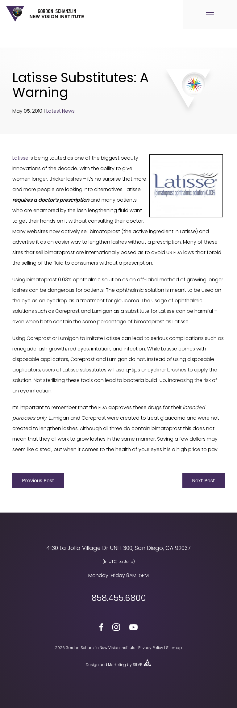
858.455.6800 (118, 598)
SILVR (138, 664)
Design (92, 664)
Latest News (60, 111)
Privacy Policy (150, 647)
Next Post (203, 480)
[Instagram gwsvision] (116, 628)
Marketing (117, 664)
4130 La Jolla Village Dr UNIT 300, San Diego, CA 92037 (118, 548)
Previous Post (38, 480)
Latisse (20, 157)
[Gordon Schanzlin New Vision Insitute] (45, 20)
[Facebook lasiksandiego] (101, 628)
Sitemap (174, 647)
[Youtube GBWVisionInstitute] (133, 628)
